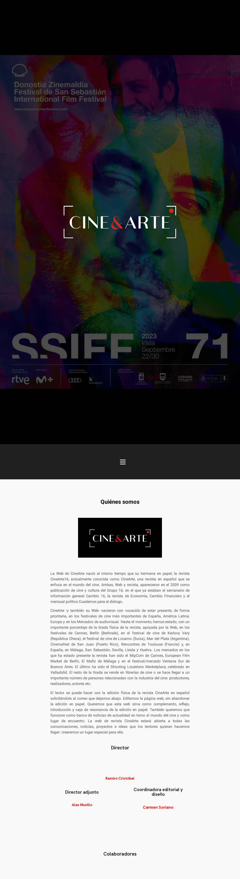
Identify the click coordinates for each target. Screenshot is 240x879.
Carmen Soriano (158, 807)
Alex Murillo (82, 804)
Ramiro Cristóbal (120, 778)
